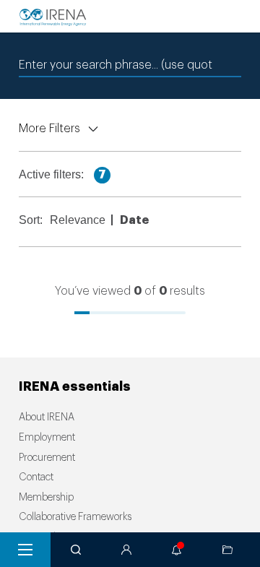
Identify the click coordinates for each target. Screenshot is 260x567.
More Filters (49, 128)
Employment (47, 438)
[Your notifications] (177, 549)
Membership (46, 498)
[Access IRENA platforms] (126, 549)
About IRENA (46, 417)
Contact (36, 477)
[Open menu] (25, 549)
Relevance (77, 220)
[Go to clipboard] (227, 549)
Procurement (47, 458)
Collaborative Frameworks (75, 517)
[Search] (76, 549)
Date (134, 220)
